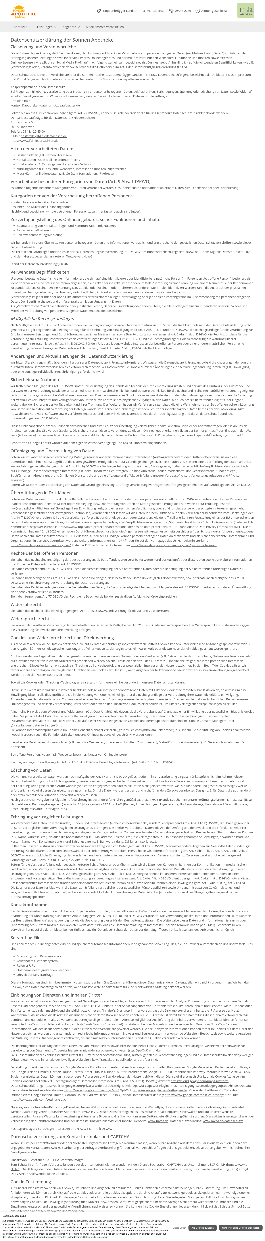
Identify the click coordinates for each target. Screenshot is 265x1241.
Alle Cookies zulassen (203, 1227)
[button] (214, 10)
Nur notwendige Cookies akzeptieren (240, 1227)
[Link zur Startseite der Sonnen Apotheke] (23, 10)
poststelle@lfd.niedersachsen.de (44, 136)
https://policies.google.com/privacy (68, 1086)
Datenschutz (89, 1237)
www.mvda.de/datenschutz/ (223, 1121)
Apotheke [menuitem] (20, 27)
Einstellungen (179, 1227)
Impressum (102, 1237)
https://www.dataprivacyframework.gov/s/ (41, 545)
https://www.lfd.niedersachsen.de (34, 141)
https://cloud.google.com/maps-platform (200, 1081)
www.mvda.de (158, 1121)
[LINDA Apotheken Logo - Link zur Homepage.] (245, 10)
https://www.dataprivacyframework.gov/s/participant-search (174, 545)
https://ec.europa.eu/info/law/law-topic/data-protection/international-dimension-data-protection (98, 527)
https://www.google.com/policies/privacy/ (194, 1095)
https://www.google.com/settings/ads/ (91, 1090)
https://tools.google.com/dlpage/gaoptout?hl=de (203, 1086)
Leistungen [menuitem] (45, 27)
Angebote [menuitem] (69, 27)
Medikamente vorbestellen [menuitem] (105, 27)
